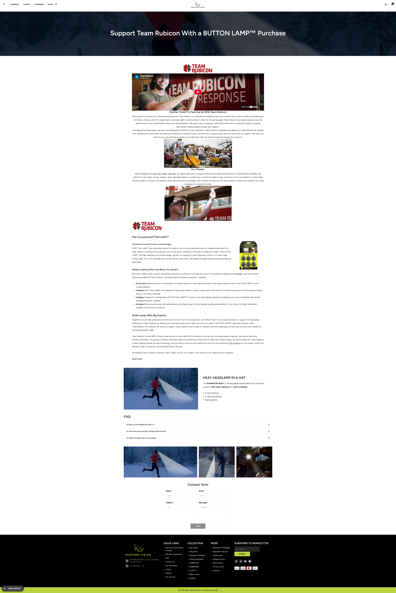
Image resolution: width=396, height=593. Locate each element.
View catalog (5, 4)
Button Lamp (194, 574)
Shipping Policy (219, 559)
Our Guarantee (171, 566)
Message (203, 502)
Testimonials (218, 555)
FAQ (167, 558)
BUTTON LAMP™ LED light (164, 174)
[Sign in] (386, 4)
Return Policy (218, 563)
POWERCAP (14, 4)
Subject (169, 502)
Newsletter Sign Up (220, 551)
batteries (238, 274)
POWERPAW (39, 4)
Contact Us (170, 562)
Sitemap (216, 570)
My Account (170, 577)
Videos (168, 569)
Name (169, 491)
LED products (235, 343)
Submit (242, 554)
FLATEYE (27, 4)
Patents (169, 573)
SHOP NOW (137, 359)
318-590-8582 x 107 (137, 566)
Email (202, 491)
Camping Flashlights (197, 555)
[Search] (56, 4)
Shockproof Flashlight (221, 548)
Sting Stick (193, 551)
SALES (50, 4)
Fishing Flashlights (196, 559)
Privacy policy (218, 567)
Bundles (192, 578)
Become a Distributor (174, 554)
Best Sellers (193, 548)
